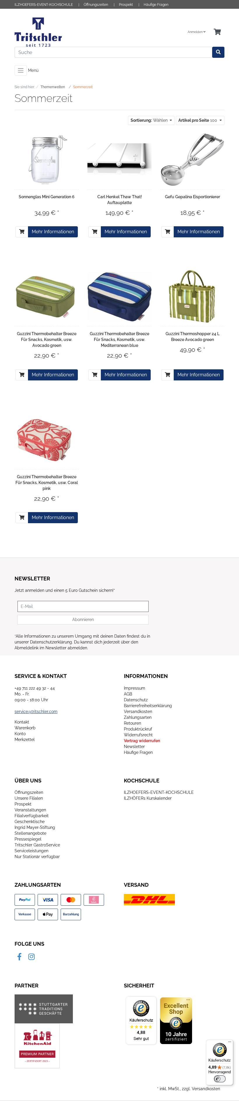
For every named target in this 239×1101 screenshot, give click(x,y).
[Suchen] (218, 52)
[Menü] (229, 1043)
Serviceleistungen (31, 850)
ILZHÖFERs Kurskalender (148, 798)
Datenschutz (136, 700)
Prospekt (126, 5)
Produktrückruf (138, 729)
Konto (20, 733)
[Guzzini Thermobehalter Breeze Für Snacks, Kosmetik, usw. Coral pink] (47, 439)
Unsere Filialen (29, 798)
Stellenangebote (30, 833)
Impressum (134, 688)
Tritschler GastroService (37, 845)
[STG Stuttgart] (44, 1008)
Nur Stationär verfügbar (37, 856)
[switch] (220, 1078)
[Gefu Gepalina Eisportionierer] (192, 159)
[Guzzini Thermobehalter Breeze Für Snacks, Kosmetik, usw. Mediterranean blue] (119, 296)
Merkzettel (25, 739)
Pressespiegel (28, 839)
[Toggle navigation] (21, 70)
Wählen (150, 120)
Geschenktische (30, 821)
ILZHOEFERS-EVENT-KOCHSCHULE (44, 5)
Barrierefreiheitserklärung (148, 705)
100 (198, 120)
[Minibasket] (217, 32)
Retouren (132, 723)
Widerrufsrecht (138, 735)
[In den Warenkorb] (21, 231)
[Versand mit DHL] (149, 899)
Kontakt (22, 722)
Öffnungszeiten (96, 5)
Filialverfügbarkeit (32, 815)
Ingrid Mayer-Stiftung (35, 827)
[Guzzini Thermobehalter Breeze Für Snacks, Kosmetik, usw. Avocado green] (47, 296)
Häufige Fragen (156, 5)
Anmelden (195, 32)
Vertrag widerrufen (142, 740)
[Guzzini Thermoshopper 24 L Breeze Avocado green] (192, 296)
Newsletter (134, 746)
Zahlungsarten (138, 717)
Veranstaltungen (30, 810)
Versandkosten (138, 711)
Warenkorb (25, 728)
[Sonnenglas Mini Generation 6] (46, 159)
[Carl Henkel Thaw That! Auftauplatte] (119, 159)
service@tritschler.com (36, 711)
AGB (128, 694)
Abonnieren (83, 619)
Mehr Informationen (53, 231)
